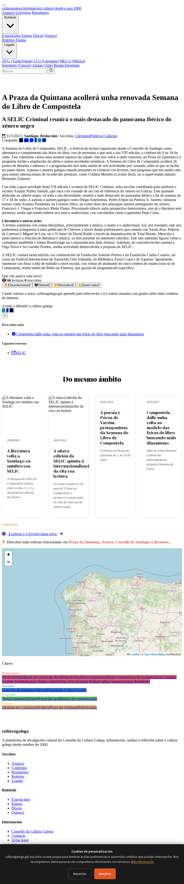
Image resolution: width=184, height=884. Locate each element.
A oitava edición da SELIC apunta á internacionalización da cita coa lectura (73, 463)
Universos (23, 13)
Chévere (40, 690)
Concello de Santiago (18, 690)
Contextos (19, 768)
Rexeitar (79, 874)
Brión (82, 707)
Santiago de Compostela (20, 707)
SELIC (20, 353)
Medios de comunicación (78, 699)
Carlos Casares (110, 681)
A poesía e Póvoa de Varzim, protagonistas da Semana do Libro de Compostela (114, 427)
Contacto (18, 836)
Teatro (7, 699)
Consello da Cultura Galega (32, 831)
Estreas (26, 36)
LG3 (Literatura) (46, 61)
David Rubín (12, 677)
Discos (38, 36)
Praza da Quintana (64, 707)
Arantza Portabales (135, 681)
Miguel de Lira (33, 677)
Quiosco (50, 36)
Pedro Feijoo (70, 677)
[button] (8, 554)
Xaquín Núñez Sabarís (42, 681)
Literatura (82, 136)
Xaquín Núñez (88, 681)
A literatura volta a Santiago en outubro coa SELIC (18, 461)
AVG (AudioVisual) (17, 61)
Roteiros (8, 40)
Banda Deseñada (67, 65)
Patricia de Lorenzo (139, 677)
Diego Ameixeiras (94, 677)
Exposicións (11, 36)
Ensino (91, 707)
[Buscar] (51, 71)
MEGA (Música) (72, 61)
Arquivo (8, 13)
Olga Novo (68, 681)
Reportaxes (40, 13)
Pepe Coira (116, 677)
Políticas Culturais (103, 136)
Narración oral (48, 699)
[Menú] (4, 5)
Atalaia (20, 40)
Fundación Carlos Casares (66, 690)
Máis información (142, 862)
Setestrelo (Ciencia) (16, 65)
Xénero (31, 699)
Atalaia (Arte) (42, 65)
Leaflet (134, 654)
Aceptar (105, 874)
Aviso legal (20, 840)
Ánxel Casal (163, 677)
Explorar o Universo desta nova (33, 534)
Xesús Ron (52, 677)
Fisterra (44, 707)
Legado (9, 45)
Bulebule (10, 17)
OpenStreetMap (154, 654)
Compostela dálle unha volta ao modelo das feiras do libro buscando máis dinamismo (80, 334)
